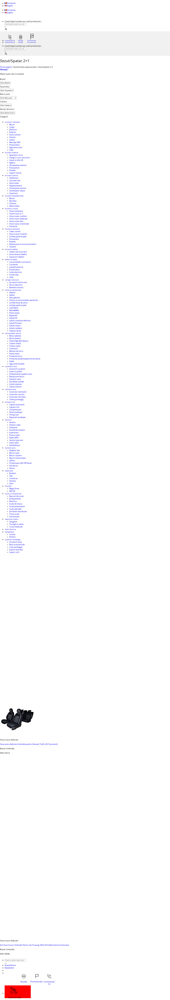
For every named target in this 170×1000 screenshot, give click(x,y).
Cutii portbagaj (15, 547)
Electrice (13, 129)
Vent (11, 483)
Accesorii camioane (12, 122)
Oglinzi (12, 162)
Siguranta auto (15, 147)
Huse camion (15, 134)
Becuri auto (14, 453)
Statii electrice (10, 529)
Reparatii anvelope (17, 417)
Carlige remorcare (12, 280)
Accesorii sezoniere (12, 229)
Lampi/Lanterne (16, 267)
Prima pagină (6, 67)
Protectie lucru (15, 356)
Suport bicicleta (16, 549)
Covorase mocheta (17, 397)
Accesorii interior (11, 175)
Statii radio (14, 442)
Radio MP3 (14, 437)
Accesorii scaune (11, 208)
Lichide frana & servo (18, 302)
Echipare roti (10, 402)
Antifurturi (13, 178)
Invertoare (13, 432)
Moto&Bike (14, 310)
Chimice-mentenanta (13, 290)
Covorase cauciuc (17, 394)
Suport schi (14, 552)
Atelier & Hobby (11, 259)
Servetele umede (16, 381)
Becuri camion (15, 455)
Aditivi (12, 295)
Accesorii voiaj (15, 542)
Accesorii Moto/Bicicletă (14, 196)
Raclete (12, 241)
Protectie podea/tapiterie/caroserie (24, 358)
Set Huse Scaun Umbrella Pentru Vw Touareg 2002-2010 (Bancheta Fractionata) (34, 945)
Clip (10, 476)
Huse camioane (16, 211)
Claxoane (13, 427)
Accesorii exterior (11, 152)
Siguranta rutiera (11, 519)
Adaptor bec (14, 450)
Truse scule (14, 514)
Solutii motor (15, 325)
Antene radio (15, 425)
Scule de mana (15, 504)
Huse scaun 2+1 (16, 213)
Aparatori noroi (16, 155)
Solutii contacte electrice (20, 320)
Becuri (12, 124)
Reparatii (13, 315)
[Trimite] (5, 963)
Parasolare (14, 239)
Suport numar (15, 173)
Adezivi (12, 292)
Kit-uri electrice (15, 285)
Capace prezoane (16, 404)
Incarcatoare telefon (18, 254)
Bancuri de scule (16, 496)
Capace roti (14, 407)
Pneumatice (14, 145)
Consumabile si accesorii (20, 262)
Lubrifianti (13, 308)
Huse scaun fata (16, 221)
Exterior (12, 132)
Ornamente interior (17, 188)
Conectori (13, 348)
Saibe (11, 361)
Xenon (12, 468)
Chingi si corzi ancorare (19, 157)
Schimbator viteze (17, 190)
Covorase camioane (17, 392)
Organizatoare (15, 185)
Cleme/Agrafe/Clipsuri (18, 341)
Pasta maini (14, 313)
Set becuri (13, 465)
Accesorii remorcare (18, 282)
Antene (12, 422)
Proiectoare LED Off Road (20, 463)
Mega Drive (14, 488)
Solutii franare (15, 323)
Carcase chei (14, 180)
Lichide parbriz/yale (17, 236)
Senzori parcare (16, 440)
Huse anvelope (15, 412)
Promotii (8, 486)
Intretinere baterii (17, 430)
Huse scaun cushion (18, 216)
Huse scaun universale (19, 224)
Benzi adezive (15, 336)
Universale (14, 274)
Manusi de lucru (16, 351)
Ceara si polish (15, 371)
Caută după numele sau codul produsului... (23, 21)
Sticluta (12, 481)
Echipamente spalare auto (20, 374)
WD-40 (12, 491)
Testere (12, 246)
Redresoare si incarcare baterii (22, 244)
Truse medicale (16, 526)
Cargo (11, 127)
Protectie (13, 226)
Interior (12, 137)
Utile (11, 150)
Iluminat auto (10, 448)
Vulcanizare (14, 516)
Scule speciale (15, 509)
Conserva (13, 478)
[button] (3, 69)
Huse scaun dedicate (18, 218)
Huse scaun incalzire (18, 234)
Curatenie (13, 264)
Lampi (12, 140)
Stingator (13, 521)
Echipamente (15, 498)
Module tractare (16, 287)
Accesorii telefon (11, 249)
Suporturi (13, 193)
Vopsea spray (15, 330)
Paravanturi (14, 168)
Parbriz (12, 537)
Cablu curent (14, 231)
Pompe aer (14, 414)
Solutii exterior (15, 384)
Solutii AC (13, 318)
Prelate (12, 170)
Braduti (12, 473)
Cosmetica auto (11, 366)
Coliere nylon (15, 346)
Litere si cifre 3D (16, 160)
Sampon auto (15, 379)
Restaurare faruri (16, 376)
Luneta (12, 534)
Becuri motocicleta (17, 458)
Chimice (12, 203)
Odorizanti (9, 471)
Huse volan (14, 183)
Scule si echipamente (13, 494)
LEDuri (12, 460)
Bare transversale (17, 544)
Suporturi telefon (16, 257)
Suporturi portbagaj (12, 539)
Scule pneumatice (17, 506)
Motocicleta (14, 206)
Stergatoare (9, 532)
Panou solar (14, 435)
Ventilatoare (14, 445)
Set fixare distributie (18, 511)
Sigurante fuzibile (16, 364)
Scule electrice (15, 272)
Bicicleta (12, 201)
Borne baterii (15, 338)
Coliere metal (15, 343)
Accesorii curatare (17, 369)
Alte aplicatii (14, 297)
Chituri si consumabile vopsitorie (23, 300)
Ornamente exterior (18, 165)
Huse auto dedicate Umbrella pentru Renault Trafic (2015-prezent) (29, 744)
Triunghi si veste (16, 524)
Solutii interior (15, 386)
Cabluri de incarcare (18, 252)
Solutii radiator (15, 328)
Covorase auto (10, 389)
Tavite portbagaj (16, 399)
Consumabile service (13, 333)
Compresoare (15, 409)
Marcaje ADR (14, 142)
